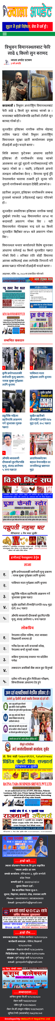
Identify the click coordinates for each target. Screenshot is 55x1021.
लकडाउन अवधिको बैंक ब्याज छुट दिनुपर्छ (31, 668)
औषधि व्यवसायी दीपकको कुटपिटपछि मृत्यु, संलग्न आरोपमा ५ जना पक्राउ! (13, 464)
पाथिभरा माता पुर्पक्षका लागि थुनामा (40, 375)
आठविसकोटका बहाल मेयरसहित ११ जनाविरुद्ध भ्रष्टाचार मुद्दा (40, 464)
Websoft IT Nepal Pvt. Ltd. (35, 1019)
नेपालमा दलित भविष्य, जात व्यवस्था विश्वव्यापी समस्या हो (29, 637)
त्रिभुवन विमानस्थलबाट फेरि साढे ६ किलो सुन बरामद (27, 50)
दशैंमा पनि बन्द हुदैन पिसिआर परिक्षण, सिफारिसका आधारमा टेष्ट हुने (30, 681)
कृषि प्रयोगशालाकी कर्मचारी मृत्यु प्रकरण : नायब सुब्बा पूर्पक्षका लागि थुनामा (13, 379)
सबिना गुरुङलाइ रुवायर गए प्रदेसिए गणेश (29, 659)
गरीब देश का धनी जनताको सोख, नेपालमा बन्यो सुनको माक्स (27, 648)
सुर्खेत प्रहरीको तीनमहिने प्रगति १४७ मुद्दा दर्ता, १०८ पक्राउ (40, 420)
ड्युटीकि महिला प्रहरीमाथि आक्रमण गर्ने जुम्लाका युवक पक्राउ (12, 422)
